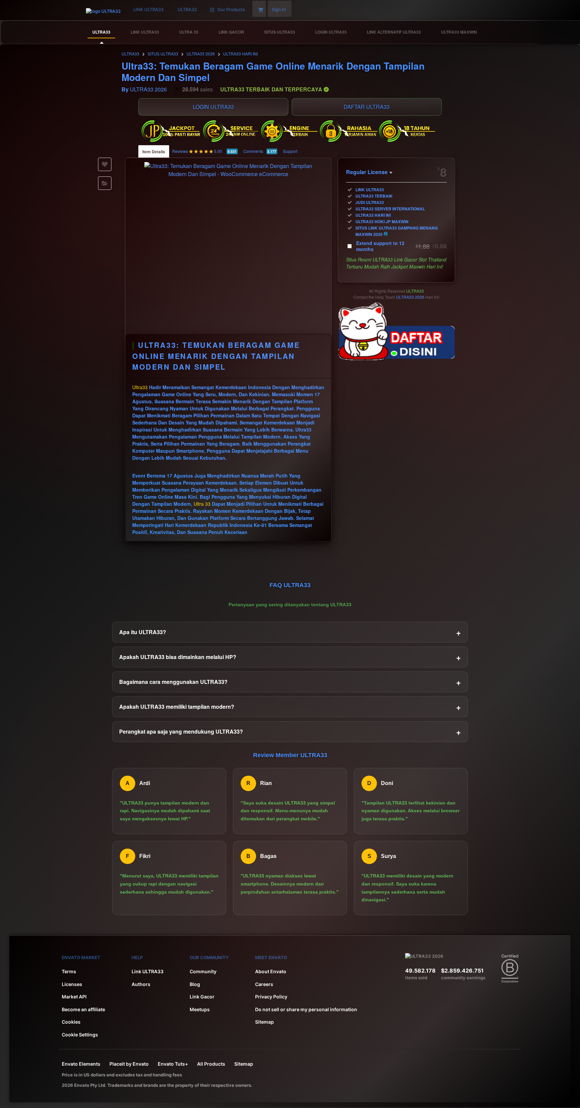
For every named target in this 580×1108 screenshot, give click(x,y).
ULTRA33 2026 (201, 53)
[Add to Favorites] (104, 164)
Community (203, 971)
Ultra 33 (202, 503)
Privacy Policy (271, 996)
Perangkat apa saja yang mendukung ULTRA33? (290, 731)
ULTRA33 (101, 32)
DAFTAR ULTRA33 (367, 107)
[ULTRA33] (556, 32)
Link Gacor (202, 996)
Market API (74, 996)
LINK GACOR (231, 32)
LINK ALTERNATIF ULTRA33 (394, 32)
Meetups (200, 1009)
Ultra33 (140, 387)
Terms (69, 971)
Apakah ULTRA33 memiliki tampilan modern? (290, 706)
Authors (141, 984)
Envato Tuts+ (173, 1064)
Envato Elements (81, 1064)
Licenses (72, 984)
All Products (211, 1064)
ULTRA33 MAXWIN (459, 32)
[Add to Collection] (104, 183)
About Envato (270, 971)
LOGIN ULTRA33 (331, 32)
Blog (195, 984)
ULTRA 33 (188, 32)
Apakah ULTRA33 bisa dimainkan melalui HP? (290, 657)
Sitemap (264, 1022)
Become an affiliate (83, 1009)
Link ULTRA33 (147, 971)
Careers (264, 984)
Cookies (71, 1022)
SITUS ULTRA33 (279, 32)
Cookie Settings (80, 1034)
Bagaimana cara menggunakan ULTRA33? (290, 682)
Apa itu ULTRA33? (290, 632)
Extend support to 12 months (401, 246)
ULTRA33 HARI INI (240, 53)
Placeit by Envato (129, 1064)
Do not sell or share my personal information (306, 1009)
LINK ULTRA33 (145, 32)
